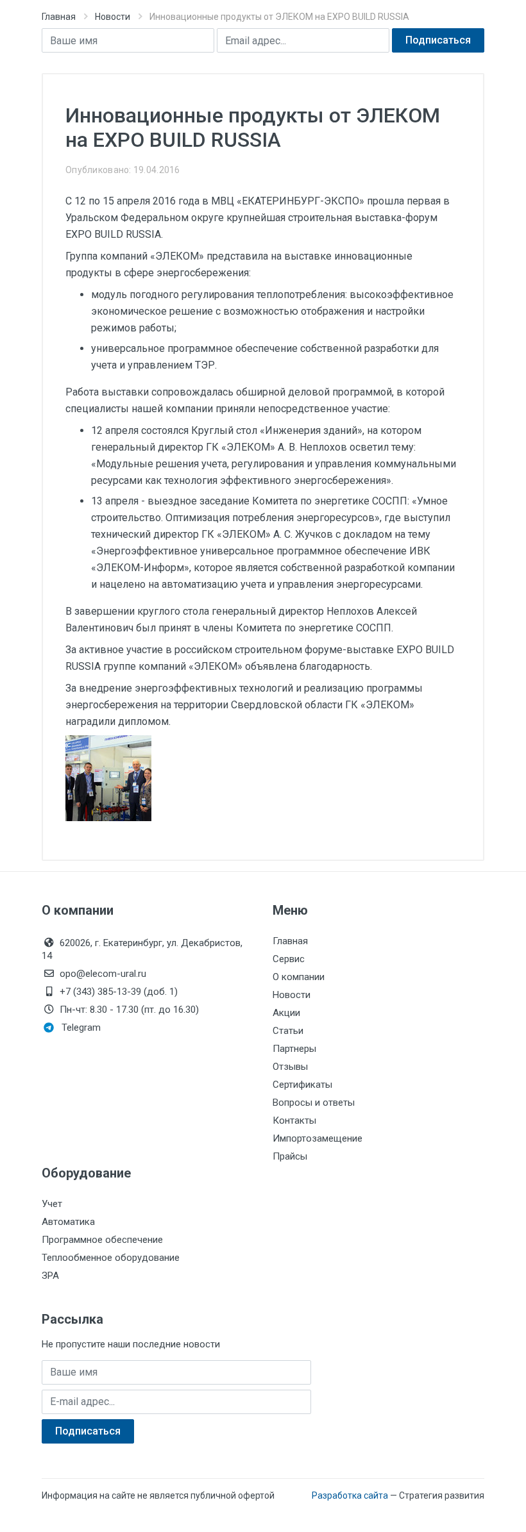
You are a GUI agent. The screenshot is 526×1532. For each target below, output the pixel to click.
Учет (52, 1204)
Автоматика (68, 1222)
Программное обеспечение (102, 1239)
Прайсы (290, 1156)
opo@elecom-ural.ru (103, 973)
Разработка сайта (350, 1495)
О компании (299, 977)
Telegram (81, 1027)
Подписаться (438, 40)
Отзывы (290, 1066)
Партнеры (294, 1048)
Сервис (289, 959)
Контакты (294, 1120)
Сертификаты (302, 1084)
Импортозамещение (317, 1138)
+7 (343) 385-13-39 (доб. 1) (119, 991)
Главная (59, 17)
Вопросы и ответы (314, 1102)
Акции (286, 1013)
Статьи (288, 1031)
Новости (112, 17)
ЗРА (50, 1275)
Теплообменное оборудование (111, 1257)
